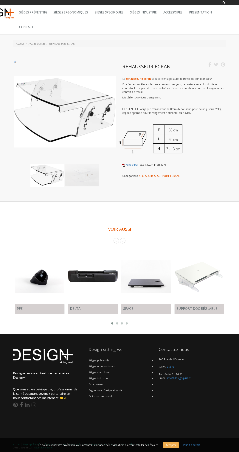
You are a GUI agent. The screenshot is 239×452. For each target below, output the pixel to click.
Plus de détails (192, 445)
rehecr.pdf (132, 164)
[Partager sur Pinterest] (223, 65)
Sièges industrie (143, 12)
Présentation (200, 12)
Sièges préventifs (99, 360)
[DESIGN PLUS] (13, 9)
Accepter (171, 445)
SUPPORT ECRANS (168, 176)
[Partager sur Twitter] (216, 65)
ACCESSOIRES (147, 176)
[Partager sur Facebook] (209, 65)
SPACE (128, 308)
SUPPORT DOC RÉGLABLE (196, 308)
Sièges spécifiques (109, 12)
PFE (20, 308)
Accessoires (172, 12)
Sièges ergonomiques (70, 12)
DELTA (75, 308)
